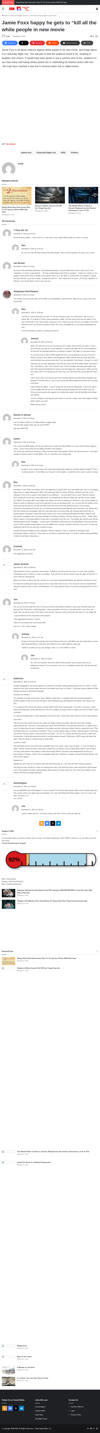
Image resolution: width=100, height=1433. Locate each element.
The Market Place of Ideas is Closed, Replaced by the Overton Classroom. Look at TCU (82, 208)
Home (5, 15)
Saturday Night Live (47, 153)
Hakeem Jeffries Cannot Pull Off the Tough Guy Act (34, 2)
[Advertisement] (50, 929)
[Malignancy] (8, 1349)
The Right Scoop (41, 1419)
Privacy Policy (76, 1415)
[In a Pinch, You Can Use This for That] (8, 1381)
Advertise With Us (77, 1407)
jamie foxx (27, 153)
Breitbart (11, 144)
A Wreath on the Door (26, 1367)
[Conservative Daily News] (19, 9)
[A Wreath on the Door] (8, 1370)
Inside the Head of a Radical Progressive (34, 1162)
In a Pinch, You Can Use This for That (32, 1378)
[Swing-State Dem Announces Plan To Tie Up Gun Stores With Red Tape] (16, 196)
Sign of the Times (24, 1357)
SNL (64, 153)
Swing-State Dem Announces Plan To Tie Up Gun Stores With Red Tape (16, 209)
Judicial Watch (40, 1411)
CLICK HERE (65, 838)
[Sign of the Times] (8, 1359)
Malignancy (22, 1346)
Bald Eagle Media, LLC (43, 1428)
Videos (75, 153)
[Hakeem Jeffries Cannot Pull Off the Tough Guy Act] (50, 195)
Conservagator (40, 1407)
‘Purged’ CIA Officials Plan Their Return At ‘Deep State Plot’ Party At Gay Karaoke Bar (52, 901)
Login (73, 1411)
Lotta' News (39, 1415)
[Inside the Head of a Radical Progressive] (8, 1252)
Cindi (8, 36)
